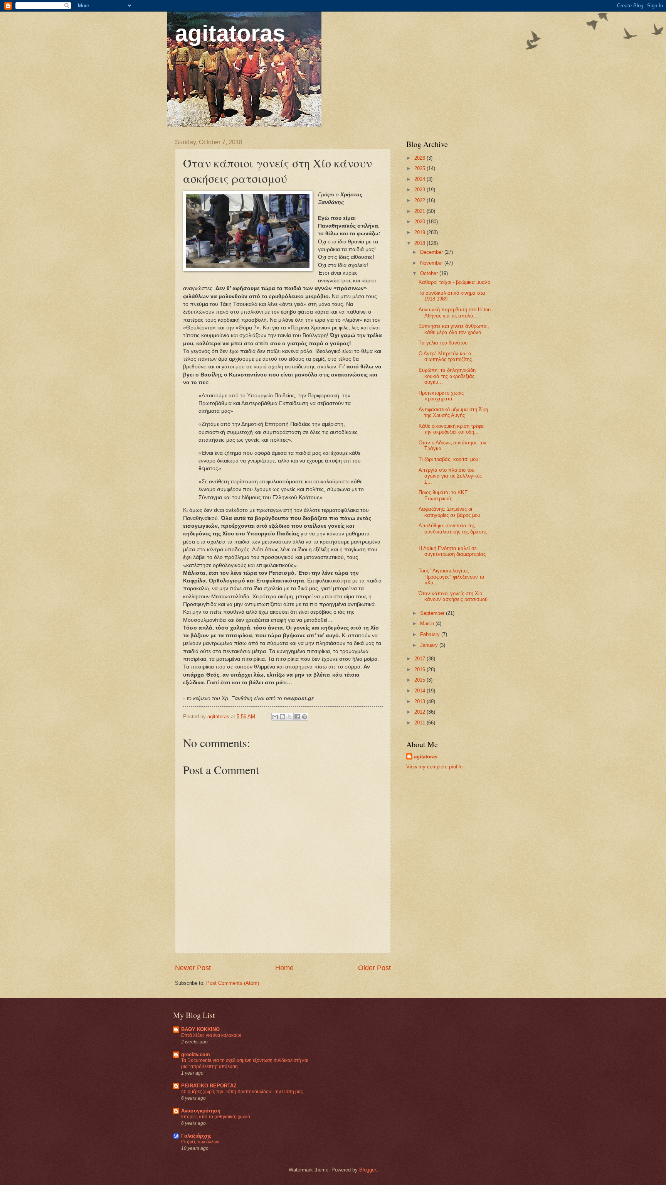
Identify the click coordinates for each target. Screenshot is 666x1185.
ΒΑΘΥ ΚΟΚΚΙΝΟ (200, 1029)
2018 (420, 243)
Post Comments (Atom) (232, 983)
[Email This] (275, 717)
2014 (420, 691)
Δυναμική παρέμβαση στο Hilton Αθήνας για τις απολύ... (455, 312)
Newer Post (193, 968)
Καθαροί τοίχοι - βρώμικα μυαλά (455, 282)
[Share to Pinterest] (304, 717)
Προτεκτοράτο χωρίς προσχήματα (441, 396)
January (429, 645)
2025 (420, 168)
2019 (420, 232)
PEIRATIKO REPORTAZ (209, 1086)
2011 (420, 723)
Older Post (374, 968)
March (428, 623)
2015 (420, 680)
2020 (420, 222)
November (432, 263)
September (433, 613)
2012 (420, 712)
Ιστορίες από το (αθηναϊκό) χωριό (215, 1116)
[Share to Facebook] (297, 717)
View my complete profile (434, 767)
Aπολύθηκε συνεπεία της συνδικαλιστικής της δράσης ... (453, 531)
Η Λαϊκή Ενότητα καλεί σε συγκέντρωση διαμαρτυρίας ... (452, 554)
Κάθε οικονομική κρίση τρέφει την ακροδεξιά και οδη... (451, 429)
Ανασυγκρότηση (200, 1111)
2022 (420, 200)
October (429, 273)
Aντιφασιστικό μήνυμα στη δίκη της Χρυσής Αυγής (453, 412)
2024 (420, 179)
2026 (420, 158)
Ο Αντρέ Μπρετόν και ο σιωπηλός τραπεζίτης (445, 356)
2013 (420, 701)
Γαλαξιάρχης (196, 1136)
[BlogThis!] (282, 717)
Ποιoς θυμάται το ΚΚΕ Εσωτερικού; (443, 495)
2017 (420, 659)
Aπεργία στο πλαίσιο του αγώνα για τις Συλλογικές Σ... (450, 476)
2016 (420, 669)
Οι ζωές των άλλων (200, 1141)
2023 (420, 189)
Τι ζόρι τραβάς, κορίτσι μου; (449, 459)
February (430, 634)
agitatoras (230, 33)
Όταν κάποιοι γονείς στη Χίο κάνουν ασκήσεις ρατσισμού (453, 596)
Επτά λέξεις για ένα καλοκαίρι (211, 1035)
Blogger (367, 1170)
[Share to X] (290, 717)
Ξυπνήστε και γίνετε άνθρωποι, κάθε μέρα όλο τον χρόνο (454, 329)
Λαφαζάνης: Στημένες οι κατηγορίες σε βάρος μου (449, 512)
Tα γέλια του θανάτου (443, 343)
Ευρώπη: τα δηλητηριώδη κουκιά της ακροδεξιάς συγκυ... (447, 376)
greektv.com (195, 1054)
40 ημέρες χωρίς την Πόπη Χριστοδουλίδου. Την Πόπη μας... (243, 1091)
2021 (420, 211)
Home (284, 968)
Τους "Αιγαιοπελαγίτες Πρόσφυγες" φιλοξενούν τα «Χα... (451, 577)
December (432, 252)
